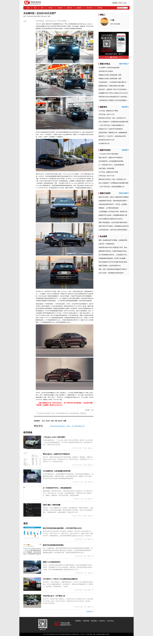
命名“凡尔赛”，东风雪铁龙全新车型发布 (111, 273)
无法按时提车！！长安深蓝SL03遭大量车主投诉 (114, 82)
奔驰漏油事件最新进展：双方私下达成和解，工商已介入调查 (118, 258)
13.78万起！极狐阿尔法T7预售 (108, 111)
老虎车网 (86, 621)
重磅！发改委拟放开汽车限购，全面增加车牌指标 (114, 240)
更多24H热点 (123, 63)
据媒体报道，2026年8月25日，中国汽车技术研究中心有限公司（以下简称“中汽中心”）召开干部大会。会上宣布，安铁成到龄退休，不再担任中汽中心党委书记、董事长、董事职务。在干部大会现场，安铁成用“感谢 (68, 493)
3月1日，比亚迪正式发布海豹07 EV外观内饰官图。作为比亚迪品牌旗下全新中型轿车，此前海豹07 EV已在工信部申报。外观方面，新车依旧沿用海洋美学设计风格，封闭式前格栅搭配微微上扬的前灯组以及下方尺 (67, 567)
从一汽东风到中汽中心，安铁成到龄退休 (57, 488)
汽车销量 (99, 8)
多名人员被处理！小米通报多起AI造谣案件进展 (113, 121)
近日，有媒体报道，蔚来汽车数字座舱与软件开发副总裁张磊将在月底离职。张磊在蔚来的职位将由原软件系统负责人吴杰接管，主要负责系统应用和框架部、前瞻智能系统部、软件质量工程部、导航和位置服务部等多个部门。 (67, 550)
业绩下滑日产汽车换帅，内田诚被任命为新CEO (114, 226)
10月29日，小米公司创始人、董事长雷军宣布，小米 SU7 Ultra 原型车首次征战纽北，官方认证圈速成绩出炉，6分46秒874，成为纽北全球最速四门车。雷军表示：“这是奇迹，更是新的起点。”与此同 (68, 584)
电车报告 (94, 621)
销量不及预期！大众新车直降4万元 (110, 265)
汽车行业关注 (30, 16)
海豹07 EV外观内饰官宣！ (52, 562)
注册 (125, 2)
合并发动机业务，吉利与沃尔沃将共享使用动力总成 (115, 229)
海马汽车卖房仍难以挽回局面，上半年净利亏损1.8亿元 (62, 528)
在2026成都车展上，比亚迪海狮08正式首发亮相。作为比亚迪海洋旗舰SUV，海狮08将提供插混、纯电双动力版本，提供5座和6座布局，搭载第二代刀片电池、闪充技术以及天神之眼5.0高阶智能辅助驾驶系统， (68, 476)
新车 (42, 8)
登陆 (120, 2)
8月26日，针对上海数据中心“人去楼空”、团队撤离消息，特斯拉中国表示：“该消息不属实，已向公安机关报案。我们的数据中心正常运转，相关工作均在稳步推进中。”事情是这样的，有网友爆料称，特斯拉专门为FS (68, 510)
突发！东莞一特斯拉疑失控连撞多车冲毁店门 (113, 269)
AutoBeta (102, 621)
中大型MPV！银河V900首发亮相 (109, 67)
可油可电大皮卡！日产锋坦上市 (54, 596)
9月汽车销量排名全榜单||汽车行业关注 (111, 219)
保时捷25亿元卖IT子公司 (106, 140)
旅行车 (60, 421)
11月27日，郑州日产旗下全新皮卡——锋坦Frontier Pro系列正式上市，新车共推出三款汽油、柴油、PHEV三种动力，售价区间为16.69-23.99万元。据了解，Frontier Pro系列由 (68, 601)
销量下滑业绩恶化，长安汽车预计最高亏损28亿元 (114, 222)
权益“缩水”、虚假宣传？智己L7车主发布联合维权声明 (115, 89)
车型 (52, 421)
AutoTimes (110, 621)
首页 (28, 8)
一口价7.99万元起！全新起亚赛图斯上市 (111, 125)
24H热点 (50, 8)
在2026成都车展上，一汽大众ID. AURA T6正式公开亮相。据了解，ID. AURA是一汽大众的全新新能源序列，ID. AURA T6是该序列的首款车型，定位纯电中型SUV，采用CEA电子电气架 (68, 442)
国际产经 (69, 8)
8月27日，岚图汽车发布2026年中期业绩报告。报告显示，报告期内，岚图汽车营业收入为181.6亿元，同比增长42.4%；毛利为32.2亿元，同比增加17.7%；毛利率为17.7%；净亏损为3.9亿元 (68, 459)
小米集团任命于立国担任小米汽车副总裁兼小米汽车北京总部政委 (119, 100)
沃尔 (43, 421)
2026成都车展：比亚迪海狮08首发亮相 (56, 471)
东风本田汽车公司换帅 (106, 71)
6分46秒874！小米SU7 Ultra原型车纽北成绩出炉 (60, 579)
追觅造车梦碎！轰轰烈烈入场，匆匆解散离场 (113, 132)
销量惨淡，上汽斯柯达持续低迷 (108, 208)
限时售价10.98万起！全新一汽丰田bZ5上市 (112, 118)
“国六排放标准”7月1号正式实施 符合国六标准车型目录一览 (117, 262)
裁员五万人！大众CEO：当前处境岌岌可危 (112, 136)
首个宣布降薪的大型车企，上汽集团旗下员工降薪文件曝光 (117, 254)
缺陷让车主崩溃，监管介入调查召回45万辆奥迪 (114, 197)
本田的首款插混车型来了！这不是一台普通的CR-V (115, 204)
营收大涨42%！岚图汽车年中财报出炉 (56, 454)
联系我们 (78, 621)
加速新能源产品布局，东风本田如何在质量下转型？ (115, 200)
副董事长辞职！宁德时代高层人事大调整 (111, 86)
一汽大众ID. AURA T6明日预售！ (54, 437)
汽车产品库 (89, 8)
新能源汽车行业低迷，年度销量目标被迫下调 (113, 215)
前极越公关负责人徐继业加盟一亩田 (110, 75)
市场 (56, 421)
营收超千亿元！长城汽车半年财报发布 (111, 129)
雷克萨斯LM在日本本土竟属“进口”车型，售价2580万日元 (116, 247)
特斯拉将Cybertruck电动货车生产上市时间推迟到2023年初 (117, 96)
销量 (64, 421)
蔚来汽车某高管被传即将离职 (53, 545)
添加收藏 (115, 2)
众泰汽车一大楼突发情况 (106, 244)
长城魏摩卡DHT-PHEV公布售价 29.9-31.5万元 (113, 93)
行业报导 (60, 8)
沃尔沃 (48, 421)
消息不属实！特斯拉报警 (51, 505)
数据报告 (79, 8)
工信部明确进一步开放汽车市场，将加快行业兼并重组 (116, 211)
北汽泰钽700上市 (104, 143)
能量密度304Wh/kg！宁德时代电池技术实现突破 (114, 251)
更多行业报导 (123, 193)
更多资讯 (89, 611)
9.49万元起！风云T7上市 (106, 114)
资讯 (35, 8)
